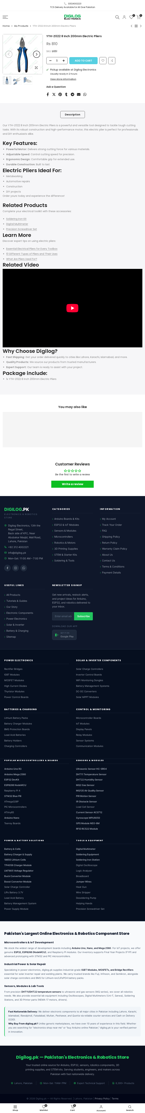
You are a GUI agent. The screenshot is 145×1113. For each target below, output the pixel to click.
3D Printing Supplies (66, 548)
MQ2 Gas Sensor (85, 785)
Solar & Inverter (15, 624)
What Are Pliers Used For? (21, 259)
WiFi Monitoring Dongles (89, 680)
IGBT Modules (12, 674)
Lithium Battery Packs (16, 717)
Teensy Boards (12, 823)
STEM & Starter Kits (65, 554)
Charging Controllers (15, 746)
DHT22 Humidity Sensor (89, 779)
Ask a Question (56, 87)
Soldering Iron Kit (16, 219)
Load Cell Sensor (85, 806)
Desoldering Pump (86, 897)
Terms (115, 1098)
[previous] (8, 54)
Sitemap (11, 636)
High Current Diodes (15, 685)
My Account (109, 518)
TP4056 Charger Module (18, 865)
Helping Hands (84, 903)
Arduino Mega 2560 (15, 774)
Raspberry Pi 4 (12, 790)
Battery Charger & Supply (18, 854)
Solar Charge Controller (17, 886)
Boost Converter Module (17, 881)
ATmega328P (11, 801)
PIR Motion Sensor (86, 796)
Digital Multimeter (17, 224)
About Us (107, 554)
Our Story (12, 606)
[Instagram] (15, 568)
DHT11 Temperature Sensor (91, 774)
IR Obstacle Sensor (86, 801)
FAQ (104, 530)
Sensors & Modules (65, 530)
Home (6, 26)
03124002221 (74, 3)
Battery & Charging (17, 630)
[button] (111, 60)
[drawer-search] (117, 17)
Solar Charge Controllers (89, 669)
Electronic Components (19, 612)
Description (72, 114)
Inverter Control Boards (89, 674)
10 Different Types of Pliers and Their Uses (31, 254)
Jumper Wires (83, 881)
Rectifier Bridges (13, 669)
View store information (63, 79)
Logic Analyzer (84, 870)
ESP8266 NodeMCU (15, 785)
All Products (13, 594)
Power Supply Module (16, 908)
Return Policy (109, 542)
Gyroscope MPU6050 (88, 817)
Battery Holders (13, 740)
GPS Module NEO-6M (88, 823)
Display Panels (84, 729)
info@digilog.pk (17, 552)
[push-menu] (5, 17)
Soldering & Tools (64, 560)
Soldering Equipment (87, 854)
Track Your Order (112, 524)
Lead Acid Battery (14, 897)
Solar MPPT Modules (87, 697)
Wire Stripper (83, 892)
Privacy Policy (102, 1098)
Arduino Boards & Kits (66, 518)
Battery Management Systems (92, 685)
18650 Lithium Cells (15, 859)
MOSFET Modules (14, 680)
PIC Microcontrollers (15, 806)
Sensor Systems (85, 740)
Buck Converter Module (17, 876)
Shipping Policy (111, 536)
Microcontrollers (63, 536)
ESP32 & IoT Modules (66, 524)
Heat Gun (81, 886)
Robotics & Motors (64, 542)
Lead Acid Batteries (15, 734)
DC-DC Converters (86, 691)
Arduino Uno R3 (12, 768)
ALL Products (21, 26)
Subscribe (83, 616)
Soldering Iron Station (88, 859)
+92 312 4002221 (18, 547)
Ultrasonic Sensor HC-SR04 (91, 768)
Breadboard (82, 876)
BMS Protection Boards (17, 729)
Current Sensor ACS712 (89, 812)
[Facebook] (7, 568)
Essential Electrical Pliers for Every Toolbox (31, 248)
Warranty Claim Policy (114, 548)
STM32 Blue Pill (12, 796)
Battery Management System (20, 903)
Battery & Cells (12, 848)
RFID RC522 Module (87, 828)
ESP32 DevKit (11, 779)
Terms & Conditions (113, 566)
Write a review (72, 484)
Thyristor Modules (14, 691)
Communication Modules (89, 746)
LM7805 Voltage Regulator (18, 870)
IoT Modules (82, 723)
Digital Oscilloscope (86, 865)
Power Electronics (16, 618)
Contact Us (108, 560)
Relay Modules (84, 734)
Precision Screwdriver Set (21, 229)
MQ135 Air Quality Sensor (90, 790)
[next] (36, 54)
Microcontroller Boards (88, 717)
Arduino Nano (11, 817)
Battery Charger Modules (18, 723)
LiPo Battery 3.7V (13, 892)
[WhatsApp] (24, 568)
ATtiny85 (9, 812)
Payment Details (111, 572)
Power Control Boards (16, 697)
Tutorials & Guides (16, 600)
